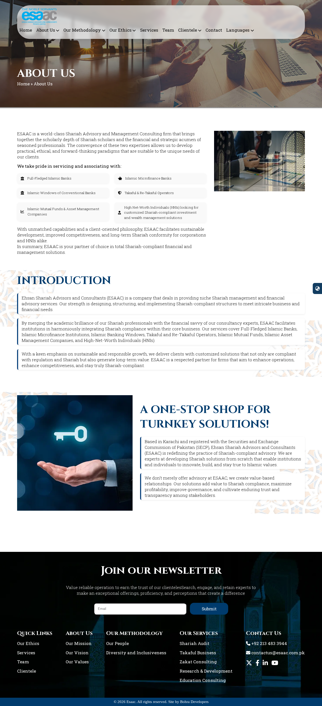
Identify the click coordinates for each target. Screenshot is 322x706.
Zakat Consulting (198, 662)
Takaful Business (198, 653)
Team (168, 30)
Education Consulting (203, 680)
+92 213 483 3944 (268, 643)
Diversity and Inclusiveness (136, 653)
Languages (238, 30)
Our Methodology (82, 30)
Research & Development (206, 671)
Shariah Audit (194, 643)
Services (149, 30)
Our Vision (77, 653)
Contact (214, 30)
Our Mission (79, 643)
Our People (117, 643)
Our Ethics (120, 30)
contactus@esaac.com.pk (277, 653)
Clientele (187, 30)
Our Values (77, 662)
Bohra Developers (194, 702)
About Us (45, 30)
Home (25, 30)
